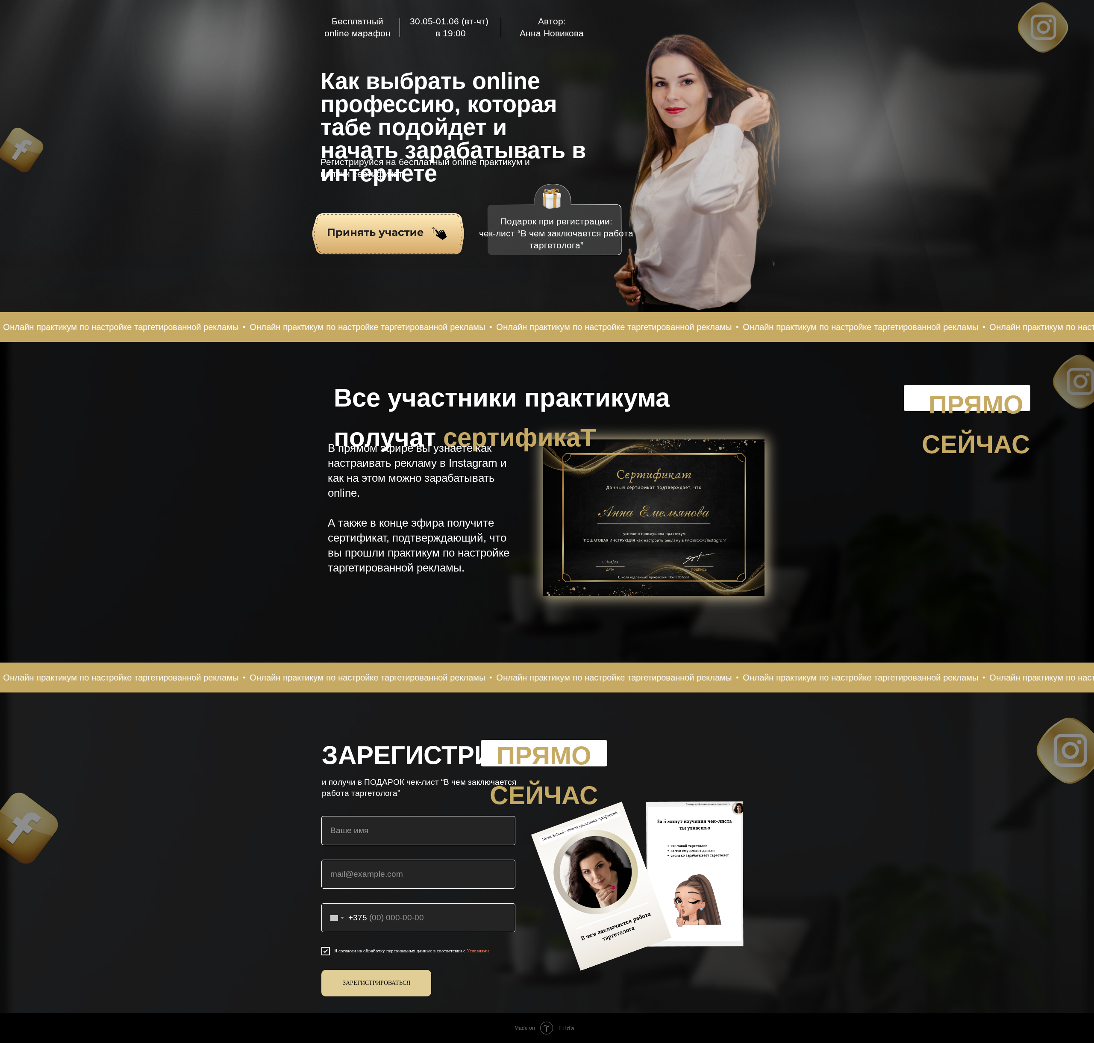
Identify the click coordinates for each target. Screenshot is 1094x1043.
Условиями (478, 950)
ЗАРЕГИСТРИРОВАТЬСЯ (376, 983)
